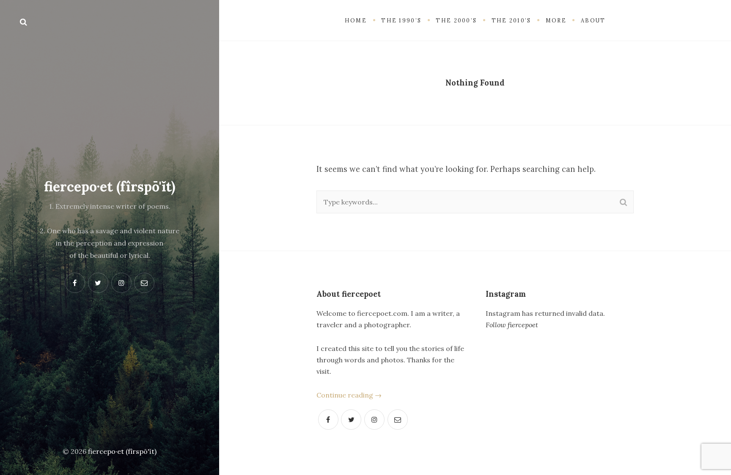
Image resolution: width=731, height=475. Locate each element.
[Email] (397, 419)
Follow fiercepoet (512, 324)
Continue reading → (349, 395)
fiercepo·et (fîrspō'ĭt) (109, 186)
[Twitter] (351, 419)
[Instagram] (374, 419)
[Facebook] (328, 419)
